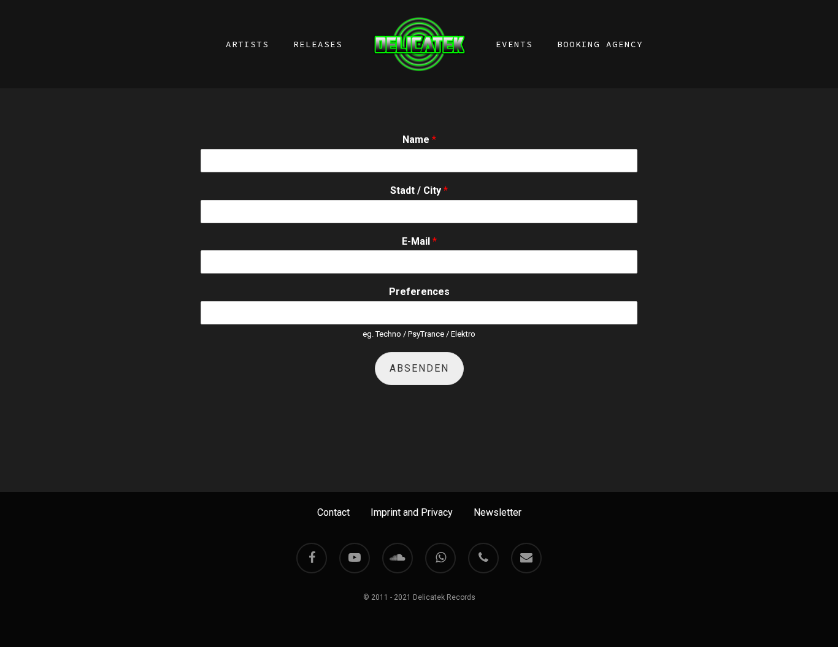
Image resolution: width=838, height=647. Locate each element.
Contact (333, 512)
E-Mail (419, 241)
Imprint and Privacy (412, 512)
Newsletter (497, 512)
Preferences (419, 291)
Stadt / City (419, 190)
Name (419, 139)
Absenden (419, 368)
